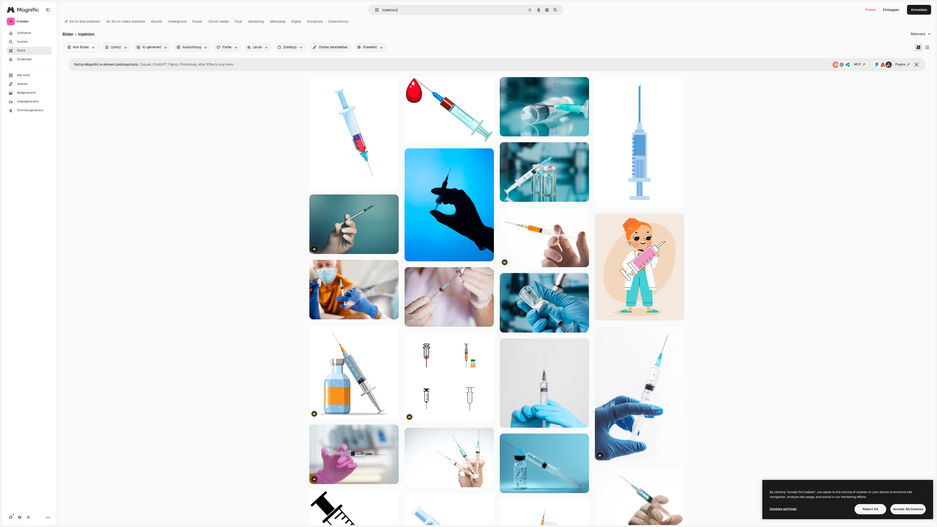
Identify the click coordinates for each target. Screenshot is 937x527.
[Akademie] (19, 517)
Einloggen (891, 10)
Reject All (870, 509)
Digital (296, 21)
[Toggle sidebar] (48, 10)
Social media (218, 21)
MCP (857, 64)
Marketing (256, 21)
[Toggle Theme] (28, 517)
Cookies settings (783, 509)
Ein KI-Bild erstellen (85, 21)
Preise (870, 10)
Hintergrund (177, 21)
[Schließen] (916, 65)
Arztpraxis (315, 21)
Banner (157, 21)
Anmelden (919, 10)
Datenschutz (338, 21)
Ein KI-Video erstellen (128, 21)
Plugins (900, 64)
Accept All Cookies (908, 509)
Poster (197, 21)
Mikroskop (277, 21)
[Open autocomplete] (375, 10)
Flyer (238, 21)
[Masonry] (918, 47)
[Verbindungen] (11, 517)
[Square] (927, 47)
